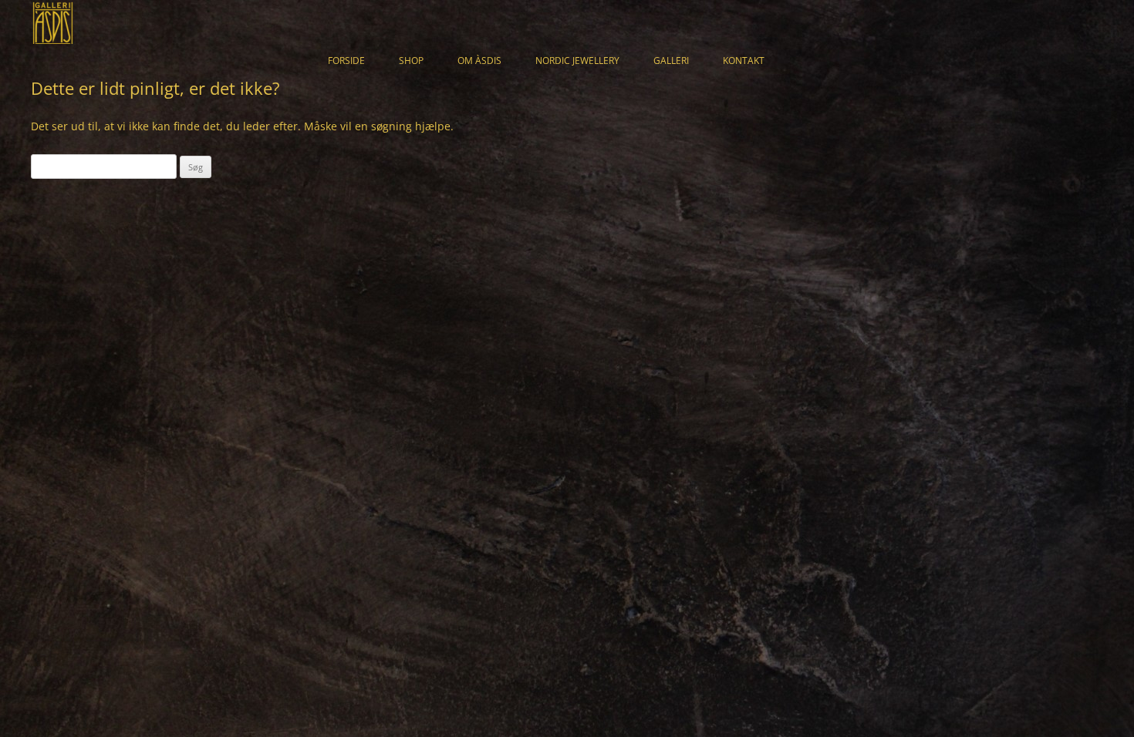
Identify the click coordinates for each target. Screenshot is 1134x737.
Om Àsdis (479, 60)
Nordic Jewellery (577, 60)
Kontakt (743, 60)
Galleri (671, 60)
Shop (411, 60)
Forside (346, 60)
